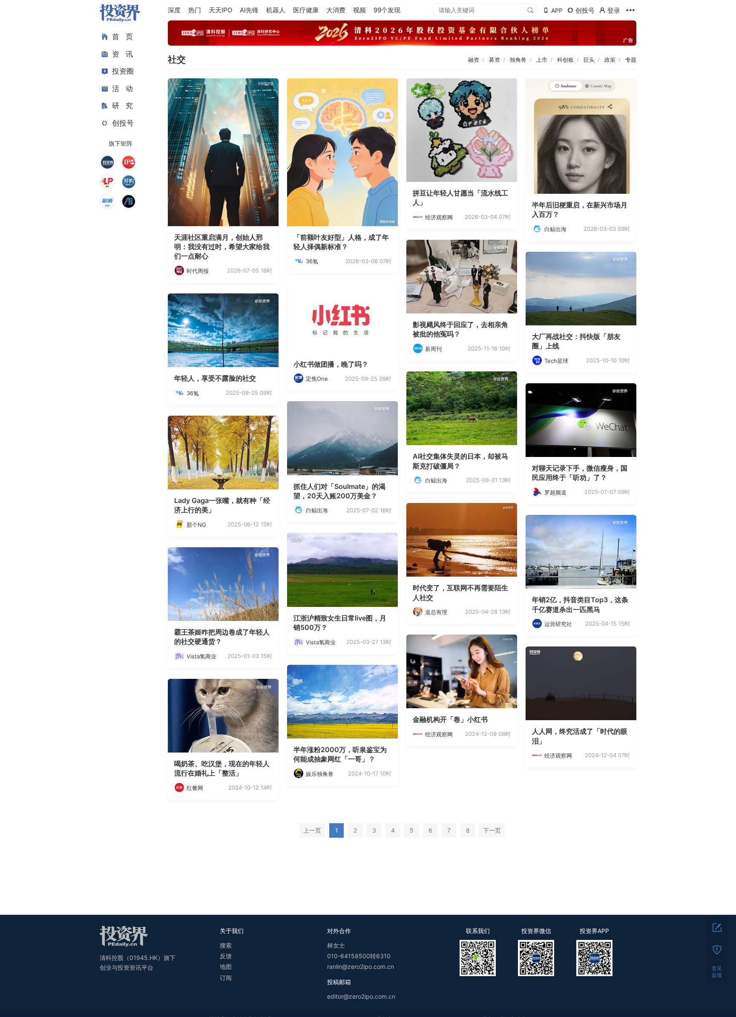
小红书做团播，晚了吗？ (330, 364)
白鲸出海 (555, 229)
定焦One (317, 378)
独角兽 (518, 59)
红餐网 (195, 787)
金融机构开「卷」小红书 (450, 719)
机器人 (275, 10)
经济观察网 (439, 217)
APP (557, 10)
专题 (630, 59)
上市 (541, 59)
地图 (226, 966)
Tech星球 (556, 360)
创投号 (123, 123)
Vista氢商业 (321, 642)
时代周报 (198, 270)
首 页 (122, 36)
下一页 (492, 830)
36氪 (312, 261)
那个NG (196, 524)
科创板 (565, 59)
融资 (473, 59)
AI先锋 (249, 10)
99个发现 (387, 10)
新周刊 (433, 348)
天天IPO (220, 10)
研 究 (122, 105)
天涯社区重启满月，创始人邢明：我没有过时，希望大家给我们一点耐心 (222, 247)
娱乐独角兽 (320, 773)
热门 (194, 10)
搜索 (226, 945)
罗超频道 (555, 492)
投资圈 (123, 71)
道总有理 (436, 612)
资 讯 (122, 54)
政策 (609, 59)
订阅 (226, 977)
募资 (494, 59)
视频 (359, 10)
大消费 (335, 10)
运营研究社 (558, 624)
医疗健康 (306, 10)
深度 (174, 10)
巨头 (589, 59)
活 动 (122, 88)
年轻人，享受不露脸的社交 (215, 378)
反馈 (226, 956)
